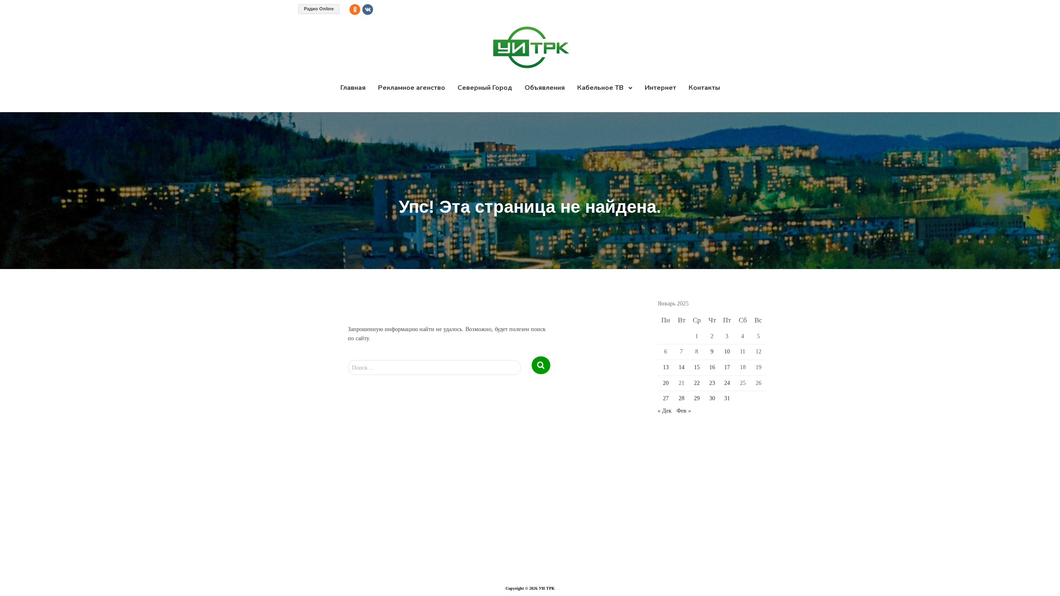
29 (697, 398)
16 (712, 367)
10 (727, 351)
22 (697, 383)
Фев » (684, 411)
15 (697, 367)
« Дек (665, 411)
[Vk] (367, 9)
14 (681, 367)
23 (712, 383)
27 (666, 398)
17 (727, 367)
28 (681, 398)
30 (712, 398)
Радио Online (319, 8)
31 (727, 398)
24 (727, 383)
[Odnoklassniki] (354, 9)
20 (666, 383)
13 (666, 367)
